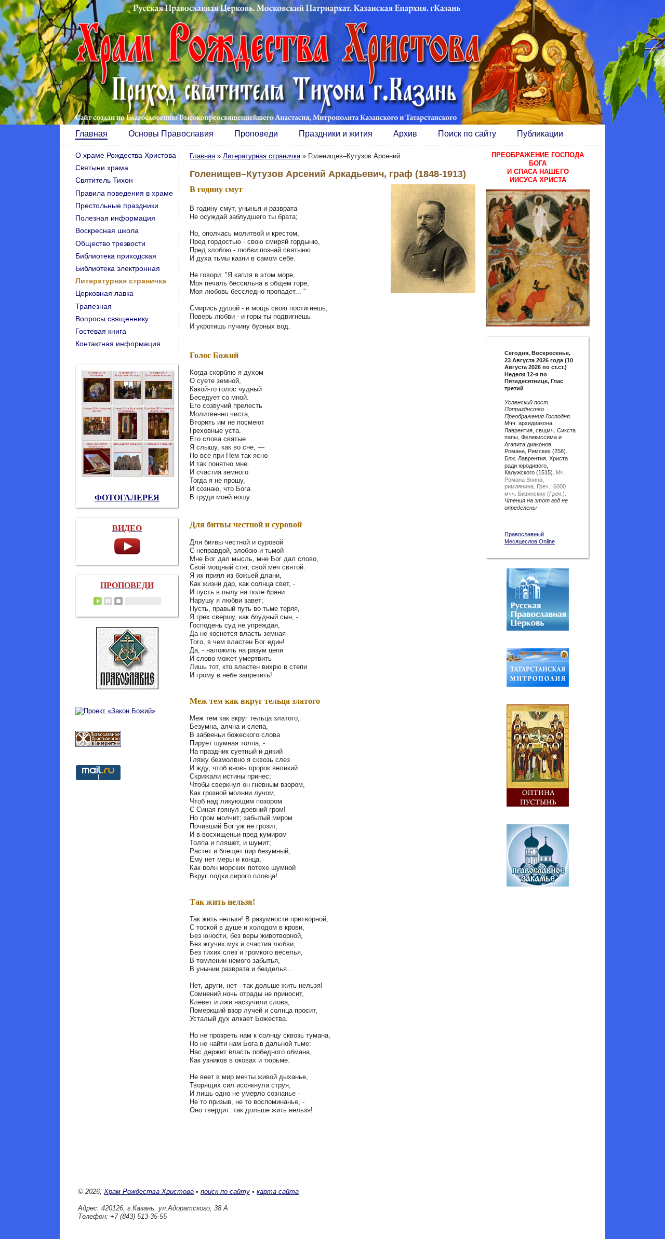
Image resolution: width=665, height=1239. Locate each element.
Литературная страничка (261, 156)
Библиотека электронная (117, 268)
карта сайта (278, 1191)
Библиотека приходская (115, 256)
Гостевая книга (100, 331)
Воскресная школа (107, 230)
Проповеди (256, 133)
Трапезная (93, 306)
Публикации (540, 133)
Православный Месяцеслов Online (529, 537)
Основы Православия (171, 133)
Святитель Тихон (104, 180)
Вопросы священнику (112, 319)
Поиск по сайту (467, 133)
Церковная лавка (104, 293)
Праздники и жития (336, 133)
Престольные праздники (116, 205)
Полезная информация (115, 218)
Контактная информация (118, 343)
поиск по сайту (225, 1191)
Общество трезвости (110, 243)
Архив (405, 133)
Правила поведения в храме (124, 193)
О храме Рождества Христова (125, 155)
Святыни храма (101, 168)
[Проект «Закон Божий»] (115, 711)
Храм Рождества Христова (149, 1191)
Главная (91, 133)
